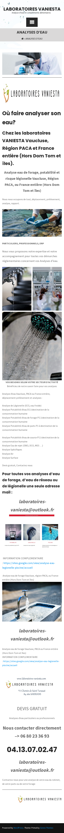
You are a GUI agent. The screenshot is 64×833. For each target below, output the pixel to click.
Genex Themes (46, 827)
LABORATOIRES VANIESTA (32, 9)
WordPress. (19, 827)
